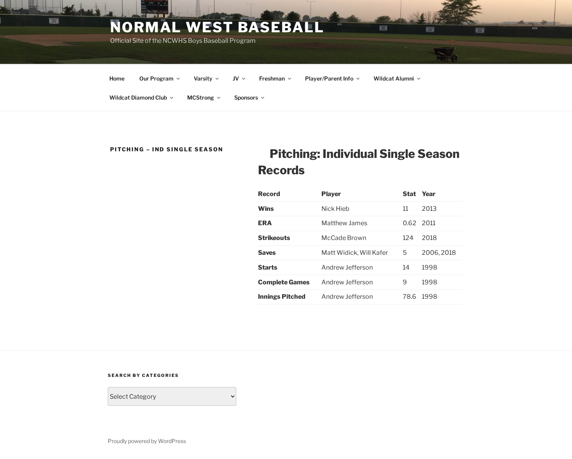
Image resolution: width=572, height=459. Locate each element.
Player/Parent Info (329, 78)
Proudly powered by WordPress (147, 441)
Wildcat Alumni (394, 78)
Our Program (156, 78)
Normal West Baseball (217, 27)
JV (236, 78)
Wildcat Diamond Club (138, 97)
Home (117, 78)
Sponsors (246, 97)
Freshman (272, 78)
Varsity (203, 78)
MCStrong (200, 97)
